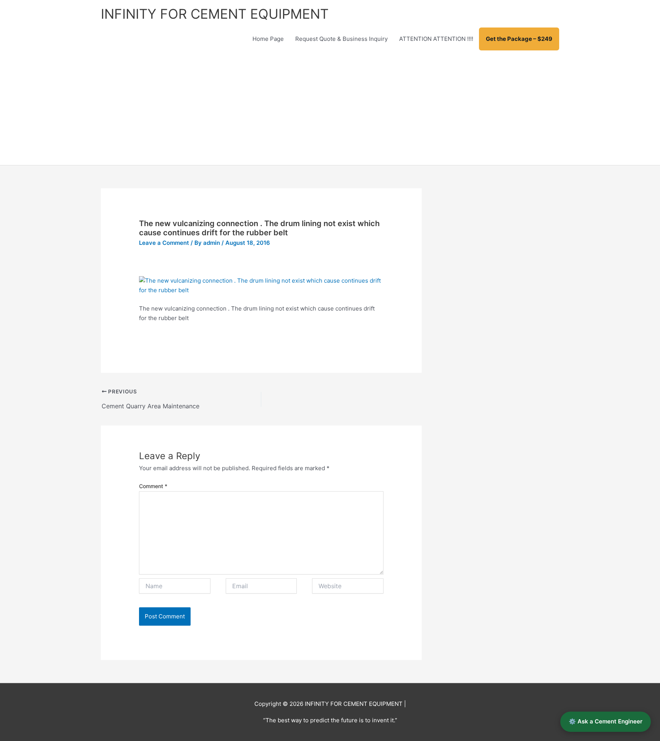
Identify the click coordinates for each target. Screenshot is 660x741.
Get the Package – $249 (519, 38)
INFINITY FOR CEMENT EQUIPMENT (214, 14)
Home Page (268, 38)
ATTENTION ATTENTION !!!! (436, 38)
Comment (153, 486)
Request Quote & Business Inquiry (341, 38)
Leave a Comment (164, 242)
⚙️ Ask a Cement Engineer (605, 721)
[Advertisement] (330, 107)
